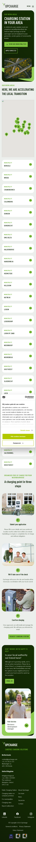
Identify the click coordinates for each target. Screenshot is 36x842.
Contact (20, 804)
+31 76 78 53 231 (8, 761)
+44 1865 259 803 (8, 778)
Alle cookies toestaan (18, 436)
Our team (21, 793)
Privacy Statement (24, 826)
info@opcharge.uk (8, 776)
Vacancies (21, 800)
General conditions (12, 826)
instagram (31, 817)
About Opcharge (23, 790)
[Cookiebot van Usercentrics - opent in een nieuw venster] (25, 397)
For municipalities (7, 799)
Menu (29, 6)
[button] (16, 126)
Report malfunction (8, 806)
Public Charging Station (9, 790)
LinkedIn (4, 817)
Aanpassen (17, 443)
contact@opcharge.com (9, 759)
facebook (17, 817)
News (20, 797)
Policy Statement (18, 830)
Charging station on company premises (8, 795)
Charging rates (6, 802)
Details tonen (25, 430)
